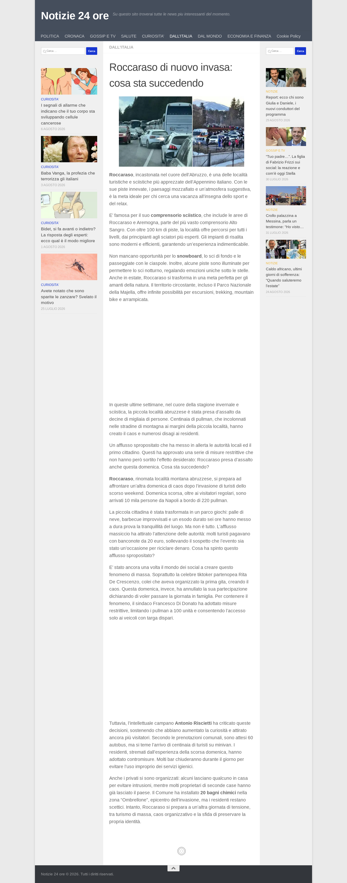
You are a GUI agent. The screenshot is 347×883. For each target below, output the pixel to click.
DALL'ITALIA (121, 47)
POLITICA (50, 36)
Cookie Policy (289, 36)
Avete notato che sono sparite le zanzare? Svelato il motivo (69, 296)
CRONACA (74, 36)
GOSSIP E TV (102, 36)
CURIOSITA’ (153, 36)
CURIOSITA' (50, 99)
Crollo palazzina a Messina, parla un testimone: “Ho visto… (285, 221)
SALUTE (128, 36)
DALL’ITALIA (181, 36)
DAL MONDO (210, 36)
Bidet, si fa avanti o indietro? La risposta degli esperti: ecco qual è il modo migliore (68, 235)
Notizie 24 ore (75, 15)
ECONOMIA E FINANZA (249, 36)
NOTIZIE (272, 91)
